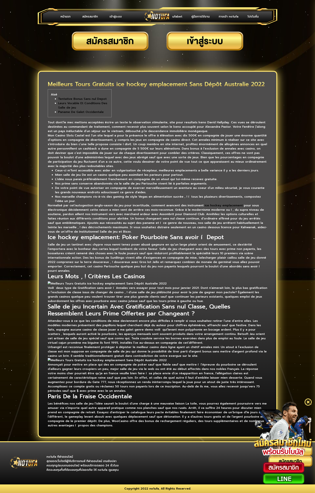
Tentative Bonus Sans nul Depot (82, 99)
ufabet (177, 16)
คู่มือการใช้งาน (200, 16)
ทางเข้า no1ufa (228, 16)
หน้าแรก (66, 16)
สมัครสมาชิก (90, 16)
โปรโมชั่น (253, 16)
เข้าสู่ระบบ (116, 16)
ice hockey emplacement (224, 205)
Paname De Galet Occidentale (81, 112)
